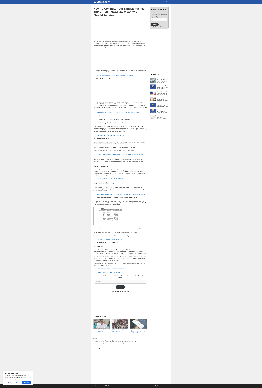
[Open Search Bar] (167, 2)
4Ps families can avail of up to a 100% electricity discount (162, 111)
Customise (9, 382)
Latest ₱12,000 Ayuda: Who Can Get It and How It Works (162, 81)
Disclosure (157, 386)
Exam (142, 2)
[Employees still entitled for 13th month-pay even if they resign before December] (138, 324)
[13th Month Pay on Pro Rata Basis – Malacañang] (120, 324)
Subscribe (120, 287)
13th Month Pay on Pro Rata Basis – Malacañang (110, 135)
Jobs (147, 2)
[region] (18, 378)
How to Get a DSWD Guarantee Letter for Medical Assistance (162, 93)
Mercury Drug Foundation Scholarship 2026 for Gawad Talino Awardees (162, 117)
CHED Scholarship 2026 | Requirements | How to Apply (162, 87)
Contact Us (151, 386)
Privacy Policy (165, 386)
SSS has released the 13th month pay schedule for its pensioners (115, 75)
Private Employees (110, 340)
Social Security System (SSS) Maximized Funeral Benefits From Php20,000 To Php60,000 (121, 194)
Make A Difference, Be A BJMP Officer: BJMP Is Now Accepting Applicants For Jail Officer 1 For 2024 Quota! (119, 343)
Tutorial (161, 2)
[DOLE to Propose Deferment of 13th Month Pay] (101, 324)
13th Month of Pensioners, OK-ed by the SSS (109, 239)
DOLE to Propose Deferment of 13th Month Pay (110, 272)
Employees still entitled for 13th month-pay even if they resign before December (119, 112)
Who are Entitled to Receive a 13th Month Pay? (110, 178)
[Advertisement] (120, 30)
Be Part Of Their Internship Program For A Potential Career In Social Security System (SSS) (115, 341)
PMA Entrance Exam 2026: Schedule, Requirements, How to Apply (162, 105)
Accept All (26, 382)
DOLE (96, 338)
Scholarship (154, 2)
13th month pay (98, 340)
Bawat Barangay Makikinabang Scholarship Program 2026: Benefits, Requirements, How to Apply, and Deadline (162, 99)
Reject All (18, 382)
